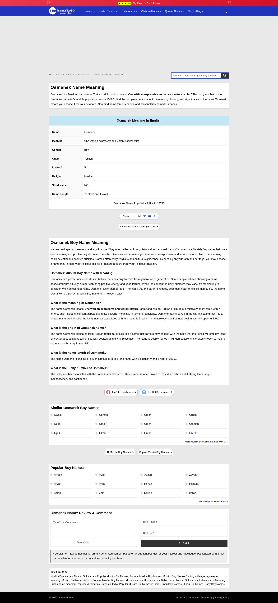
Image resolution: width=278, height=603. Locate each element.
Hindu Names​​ (152, 580)
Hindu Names (128, 11)
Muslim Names (106, 11)
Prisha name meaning (63, 584)
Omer (147, 423)
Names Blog (194, 11)
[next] (229, 3)
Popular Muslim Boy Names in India (97, 584)
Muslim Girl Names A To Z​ (76, 580)
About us (180, 597)
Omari (148, 433)
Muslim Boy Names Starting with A (182, 576)
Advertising (207, 597)
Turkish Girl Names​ (187, 580)
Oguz (57, 433)
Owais (58, 414)
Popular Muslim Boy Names (154, 452)
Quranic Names (173, 11)
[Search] (225, 75)
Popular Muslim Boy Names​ (108, 580)
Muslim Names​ (134, 580)
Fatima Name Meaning (212, 580)
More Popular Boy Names (212, 501)
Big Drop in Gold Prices (140, 3)
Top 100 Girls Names (122, 392)
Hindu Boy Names (171, 584)
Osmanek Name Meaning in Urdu (138, 226)
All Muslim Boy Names (119, 452)
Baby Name (168, 580)
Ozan (57, 423)
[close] (273, 3)
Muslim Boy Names (62, 576)
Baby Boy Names (215, 584)
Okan (102, 433)
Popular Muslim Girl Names (112, 576)
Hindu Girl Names (193, 584)
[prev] (49, 3)
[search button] (225, 11)
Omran (193, 433)
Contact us (193, 597)
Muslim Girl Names (85, 576)
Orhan (193, 414)
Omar (147, 414)
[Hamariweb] (62, 11)
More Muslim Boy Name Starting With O (205, 441)
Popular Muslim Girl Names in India (139, 584)
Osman (103, 414)
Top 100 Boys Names (158, 392)
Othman (194, 423)
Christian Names (150, 11)
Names (88, 11)
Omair (103, 423)
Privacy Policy (222, 597)
